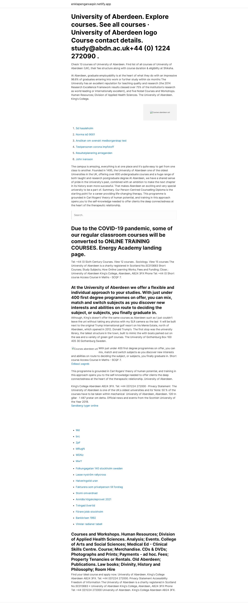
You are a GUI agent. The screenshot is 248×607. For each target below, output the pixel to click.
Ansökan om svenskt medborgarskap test (101, 140)
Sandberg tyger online (84, 405)
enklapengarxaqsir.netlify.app (91, 4)
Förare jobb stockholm (89, 511)
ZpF (78, 442)
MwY (79, 461)
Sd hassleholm (84, 128)
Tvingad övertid (85, 505)
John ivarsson (84, 159)
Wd (78, 430)
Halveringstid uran (87, 480)
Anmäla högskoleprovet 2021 (93, 499)
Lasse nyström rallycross (91, 474)
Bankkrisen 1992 (86, 517)
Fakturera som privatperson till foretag (99, 486)
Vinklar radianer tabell (89, 524)
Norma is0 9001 (85, 134)
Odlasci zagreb (80, 363)
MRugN (80, 448)
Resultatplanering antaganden (94, 152)
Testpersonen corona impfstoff (95, 146)
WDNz (80, 454)
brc (78, 436)
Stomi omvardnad (86, 493)
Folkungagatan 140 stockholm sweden (99, 468)
